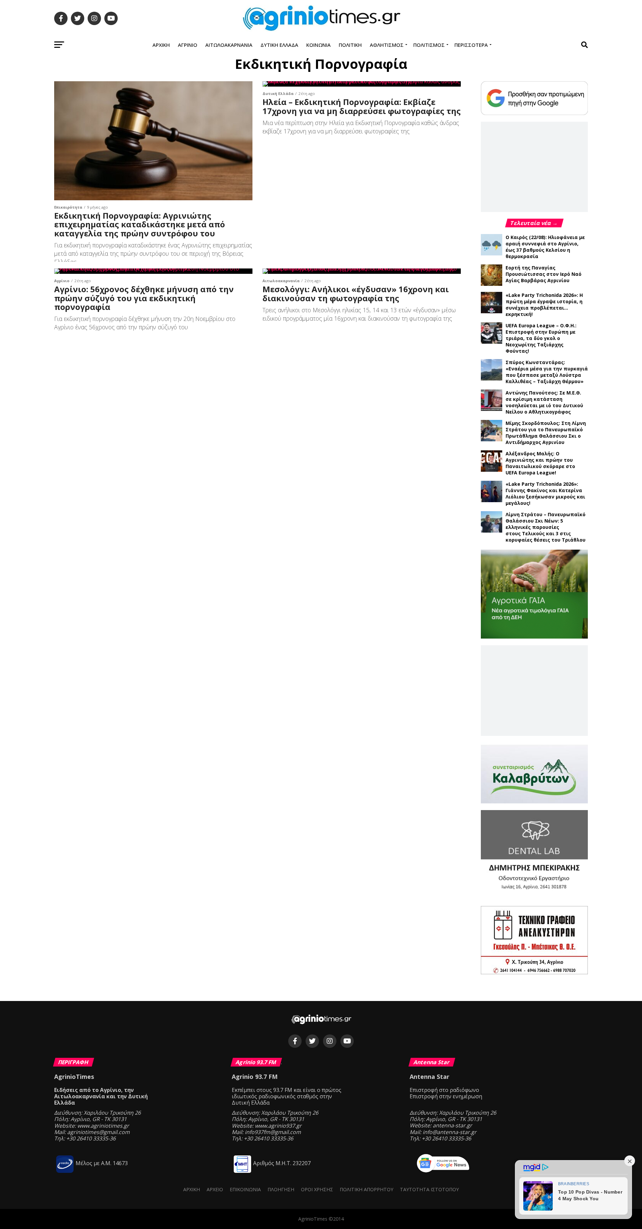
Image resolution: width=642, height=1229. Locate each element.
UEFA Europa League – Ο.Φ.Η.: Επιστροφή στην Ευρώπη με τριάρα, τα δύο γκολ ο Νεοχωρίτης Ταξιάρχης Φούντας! (541, 338)
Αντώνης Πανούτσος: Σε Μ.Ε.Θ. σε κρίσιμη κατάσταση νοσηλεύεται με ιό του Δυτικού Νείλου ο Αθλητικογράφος (544, 402)
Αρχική (161, 44)
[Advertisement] (534, 166)
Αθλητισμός (387, 44)
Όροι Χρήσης (317, 1189)
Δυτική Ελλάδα (279, 44)
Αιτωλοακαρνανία (228, 44)
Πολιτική (350, 44)
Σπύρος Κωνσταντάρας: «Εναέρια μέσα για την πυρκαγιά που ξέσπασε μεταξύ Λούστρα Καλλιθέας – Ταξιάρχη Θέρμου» (547, 371)
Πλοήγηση (281, 1189)
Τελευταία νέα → (534, 223)
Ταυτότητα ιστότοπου (429, 1189)
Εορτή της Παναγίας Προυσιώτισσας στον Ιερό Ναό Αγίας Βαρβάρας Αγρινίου (543, 274)
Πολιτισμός (429, 44)
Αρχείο (215, 1189)
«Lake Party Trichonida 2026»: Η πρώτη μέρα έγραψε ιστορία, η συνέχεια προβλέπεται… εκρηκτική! (544, 304)
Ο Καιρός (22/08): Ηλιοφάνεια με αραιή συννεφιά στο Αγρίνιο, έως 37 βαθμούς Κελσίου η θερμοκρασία (545, 246)
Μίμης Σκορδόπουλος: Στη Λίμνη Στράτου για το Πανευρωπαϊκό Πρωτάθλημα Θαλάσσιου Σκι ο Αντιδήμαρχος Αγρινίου (546, 432)
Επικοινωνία (245, 1189)
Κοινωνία (318, 44)
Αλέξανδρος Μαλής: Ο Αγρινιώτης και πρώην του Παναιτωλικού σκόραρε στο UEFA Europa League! (540, 463)
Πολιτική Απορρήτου (366, 1189)
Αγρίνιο (187, 44)
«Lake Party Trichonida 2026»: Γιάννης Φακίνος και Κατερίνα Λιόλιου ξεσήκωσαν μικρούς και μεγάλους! (545, 493)
